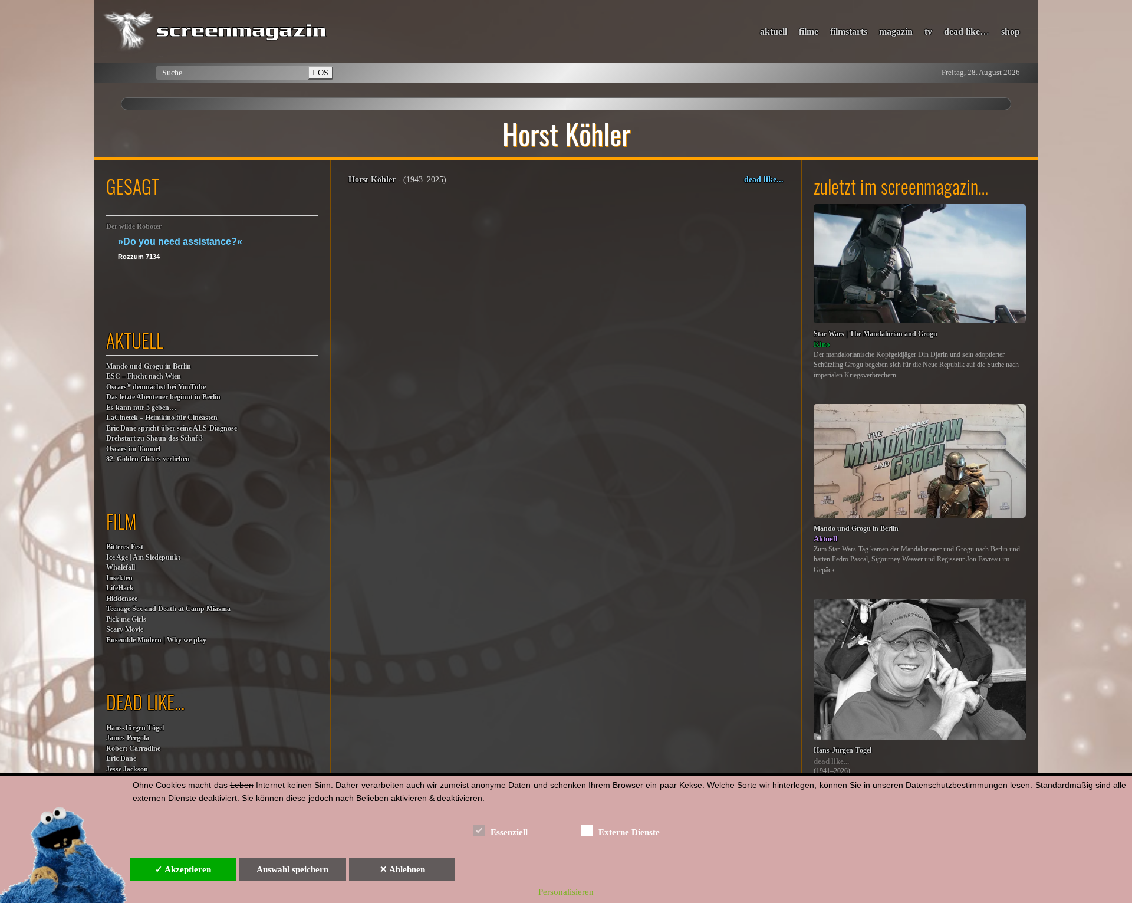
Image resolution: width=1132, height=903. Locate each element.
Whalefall (120, 568)
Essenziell (509, 832)
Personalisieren (566, 892)
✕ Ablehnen (402, 869)
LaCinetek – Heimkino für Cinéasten (162, 418)
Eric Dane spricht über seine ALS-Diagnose (171, 428)
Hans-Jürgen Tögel (135, 728)
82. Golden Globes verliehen (148, 459)
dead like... (764, 179)
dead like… (966, 32)
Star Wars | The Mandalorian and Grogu (875, 334)
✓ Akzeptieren (183, 869)
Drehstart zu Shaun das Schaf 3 (154, 438)
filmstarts (848, 32)
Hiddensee (121, 599)
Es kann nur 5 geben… (141, 408)
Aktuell (826, 538)
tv (928, 32)
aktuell (773, 32)
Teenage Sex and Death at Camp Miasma (168, 609)
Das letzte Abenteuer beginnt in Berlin (163, 397)
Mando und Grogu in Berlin (148, 366)
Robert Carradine (133, 749)
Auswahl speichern (292, 869)
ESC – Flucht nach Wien (143, 376)
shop (1010, 32)
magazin (896, 32)
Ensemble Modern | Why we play (156, 640)
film (121, 521)
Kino (822, 344)
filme (808, 32)
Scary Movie (124, 629)
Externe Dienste (629, 832)
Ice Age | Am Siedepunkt (143, 557)
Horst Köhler (372, 179)
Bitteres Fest (124, 547)
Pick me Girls (126, 619)
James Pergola (127, 738)
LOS (320, 72)
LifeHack (120, 588)
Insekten (119, 578)
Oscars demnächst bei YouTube (156, 386)
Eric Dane (121, 759)
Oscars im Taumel (133, 449)
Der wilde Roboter (134, 227)
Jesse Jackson (127, 769)
